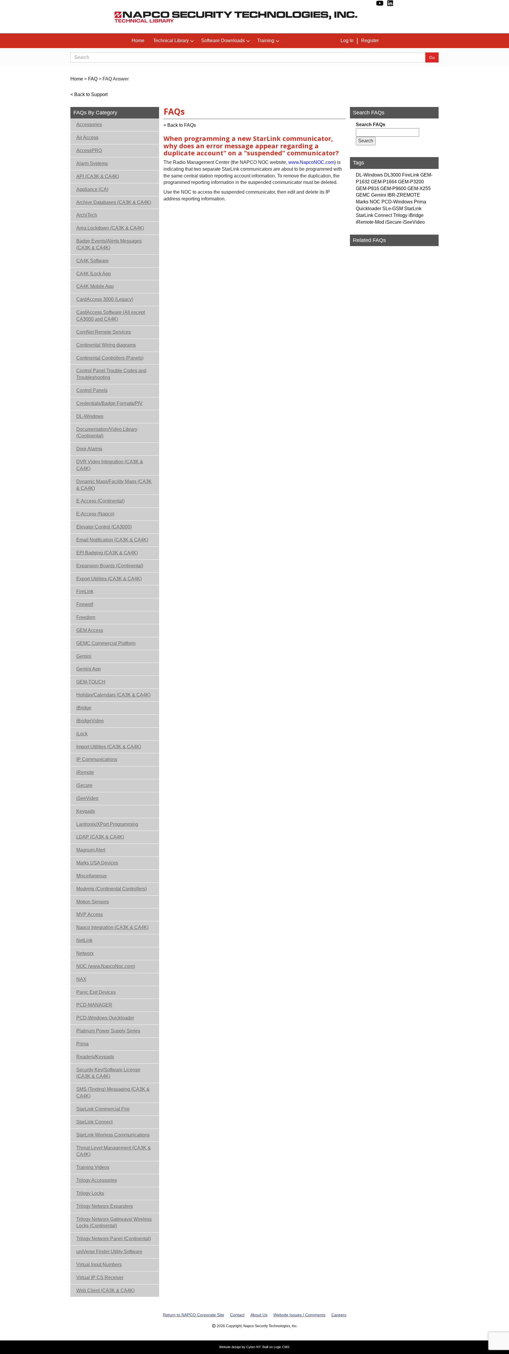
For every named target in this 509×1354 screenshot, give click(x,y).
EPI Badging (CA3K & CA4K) (107, 552)
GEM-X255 (419, 188)
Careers (338, 1314)
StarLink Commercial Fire (103, 1108)
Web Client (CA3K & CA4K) (105, 1290)
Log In (347, 40)
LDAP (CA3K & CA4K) (100, 836)
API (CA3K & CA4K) (97, 176)
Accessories (89, 124)
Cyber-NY (253, 1347)
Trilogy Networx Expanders (104, 1206)
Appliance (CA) (92, 189)
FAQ (92, 78)
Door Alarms (89, 448)
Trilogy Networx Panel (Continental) (113, 1238)
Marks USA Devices (97, 862)
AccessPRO (89, 150)
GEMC (363, 194)
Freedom (85, 617)
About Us (258, 1314)
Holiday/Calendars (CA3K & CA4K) (113, 694)
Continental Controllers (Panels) (109, 357)
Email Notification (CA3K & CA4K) (112, 539)
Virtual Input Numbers (99, 1264)
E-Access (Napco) (95, 513)
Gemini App (88, 668)
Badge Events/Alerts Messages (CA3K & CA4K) (109, 244)
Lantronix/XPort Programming (107, 824)
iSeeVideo (87, 798)
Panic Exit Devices (96, 992)
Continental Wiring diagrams (106, 344)
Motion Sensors (92, 901)
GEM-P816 (367, 188)
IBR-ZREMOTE (403, 194)
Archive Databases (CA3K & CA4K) (113, 202)
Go (432, 57)
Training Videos (92, 1167)
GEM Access (89, 630)
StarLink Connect (94, 1121)
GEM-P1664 (384, 181)
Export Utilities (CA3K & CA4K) (109, 578)
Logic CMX (281, 1347)
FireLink (84, 591)
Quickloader (368, 208)
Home (138, 40)
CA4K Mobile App (95, 286)
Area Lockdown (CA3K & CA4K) (110, 227)
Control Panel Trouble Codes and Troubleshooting (111, 374)
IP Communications (96, 759)
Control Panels (92, 390)
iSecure (84, 785)
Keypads (85, 811)
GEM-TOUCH (90, 681)
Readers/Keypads (95, 1056)
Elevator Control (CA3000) (104, 526)
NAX (81, 979)
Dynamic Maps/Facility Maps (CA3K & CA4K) (114, 485)
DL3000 (392, 174)
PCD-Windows (397, 201)
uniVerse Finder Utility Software (109, 1251)
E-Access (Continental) (100, 500)
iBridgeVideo (90, 720)
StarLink (413, 208)
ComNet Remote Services (103, 332)
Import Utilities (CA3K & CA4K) (108, 746)
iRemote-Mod (370, 222)
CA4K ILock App (93, 273)
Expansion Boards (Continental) (109, 565)
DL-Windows (89, 416)
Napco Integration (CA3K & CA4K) (112, 927)
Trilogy (400, 215)
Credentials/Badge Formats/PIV (109, 403)
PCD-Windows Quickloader (105, 1017)
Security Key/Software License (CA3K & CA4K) (108, 1073)
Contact (237, 1314)
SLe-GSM (392, 208)
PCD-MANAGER (94, 1004)
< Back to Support (89, 94)
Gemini (83, 656)
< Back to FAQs (179, 125)
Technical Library (171, 40)
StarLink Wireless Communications (113, 1134)
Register (370, 40)
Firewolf (84, 604)
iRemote (85, 772)
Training (265, 40)
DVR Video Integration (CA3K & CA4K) (109, 465)
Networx (85, 953)
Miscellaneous (91, 875)
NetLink (84, 940)
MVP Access (89, 914)
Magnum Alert (90, 849)
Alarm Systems (92, 163)
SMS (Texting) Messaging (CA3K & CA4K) (113, 1092)
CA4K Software (92, 260)
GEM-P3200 (411, 181)
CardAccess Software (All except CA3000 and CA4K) (110, 316)
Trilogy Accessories (96, 1180)
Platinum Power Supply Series (108, 1030)
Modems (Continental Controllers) (111, 888)
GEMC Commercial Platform (105, 643)
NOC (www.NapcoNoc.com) (105, 966)
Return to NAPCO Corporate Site (193, 1314)
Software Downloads (223, 40)
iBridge (83, 707)
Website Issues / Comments (299, 1314)
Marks (362, 201)
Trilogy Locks (90, 1193)
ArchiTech (86, 215)
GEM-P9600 (393, 188)
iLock (81, 733)
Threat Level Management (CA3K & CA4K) (113, 1151)
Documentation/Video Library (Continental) (106, 433)
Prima (82, 1043)
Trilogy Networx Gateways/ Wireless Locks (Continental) (114, 1222)
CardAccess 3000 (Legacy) (104, 299)
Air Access (87, 137)
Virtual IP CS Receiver (99, 1277)
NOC (375, 201)
